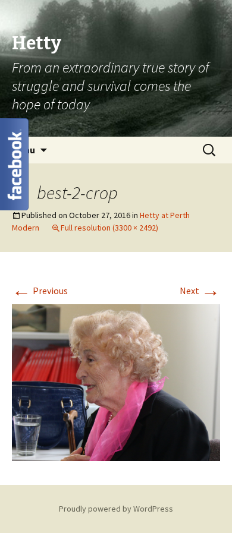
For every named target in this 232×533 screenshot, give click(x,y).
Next (200, 291)
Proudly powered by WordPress (116, 508)
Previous (40, 291)
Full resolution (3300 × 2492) (109, 227)
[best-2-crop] (116, 381)
